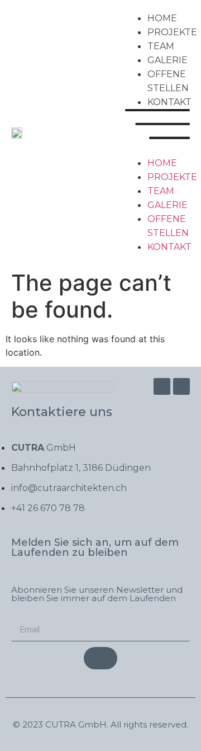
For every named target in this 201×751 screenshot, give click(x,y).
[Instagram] (162, 386)
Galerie (167, 60)
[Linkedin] (181, 386)
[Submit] (100, 658)
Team (160, 46)
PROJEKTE (172, 32)
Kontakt (169, 102)
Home (162, 18)
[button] (157, 132)
